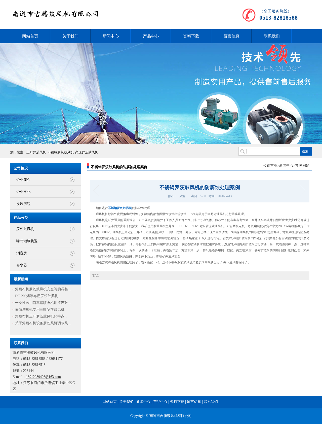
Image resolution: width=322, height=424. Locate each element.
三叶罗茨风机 (36, 152)
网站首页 (30, 36)
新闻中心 (111, 36)
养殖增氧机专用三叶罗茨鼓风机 (39, 309)
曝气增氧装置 (26, 241)
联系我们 (272, 36)
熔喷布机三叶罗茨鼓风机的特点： (41, 316)
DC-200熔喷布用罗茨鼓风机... (38, 296)
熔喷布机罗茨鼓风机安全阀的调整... (43, 289)
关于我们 (70, 36)
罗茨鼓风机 (25, 229)
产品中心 (151, 36)
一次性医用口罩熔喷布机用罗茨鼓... (43, 303)
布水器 (21, 265)
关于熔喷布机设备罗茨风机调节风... (43, 323)
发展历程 (23, 204)
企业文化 (23, 192)
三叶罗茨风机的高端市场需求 (301, 190)
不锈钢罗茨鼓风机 (61, 152)
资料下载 (191, 36)
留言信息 (231, 36)
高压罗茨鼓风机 (86, 152)
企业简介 (23, 180)
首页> (274, 165)
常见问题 (302, 165)
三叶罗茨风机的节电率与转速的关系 (98, 190)
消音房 (21, 253)
